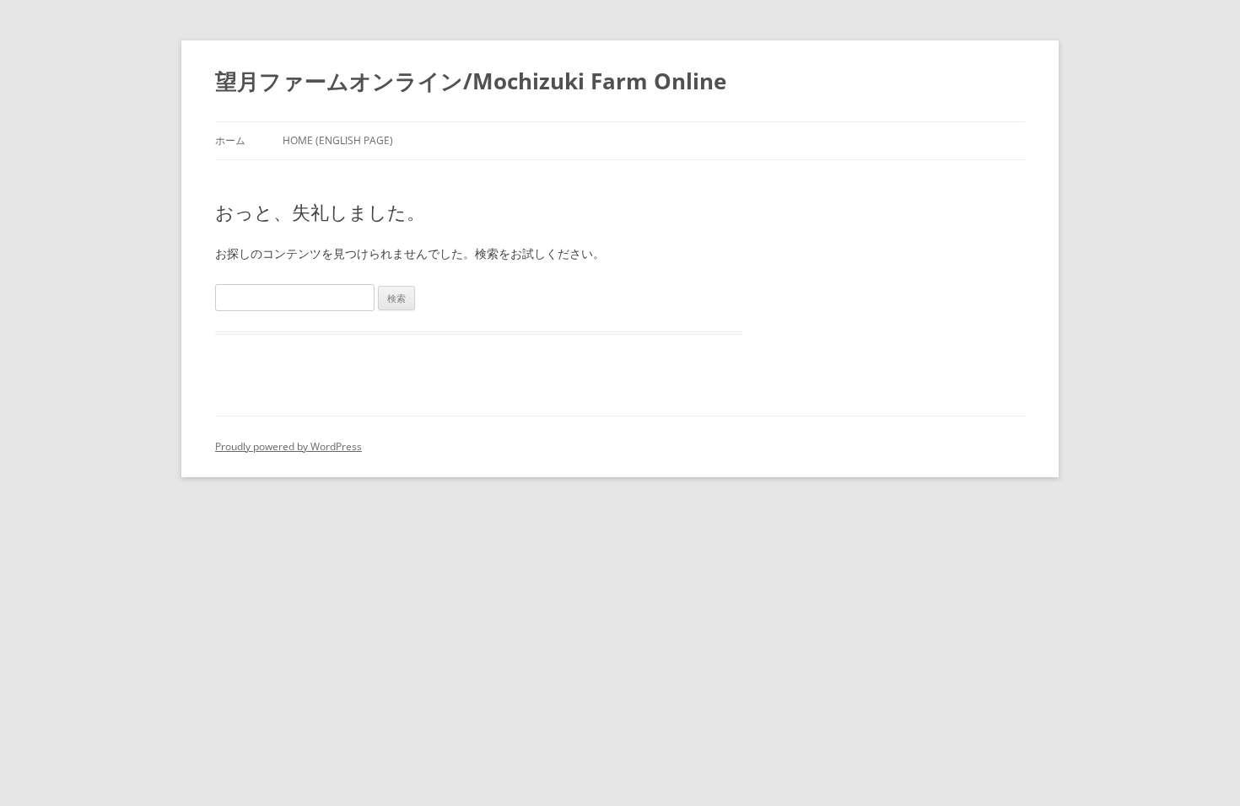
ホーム (230, 140)
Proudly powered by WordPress (288, 446)
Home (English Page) (338, 140)
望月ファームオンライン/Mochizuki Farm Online (470, 81)
